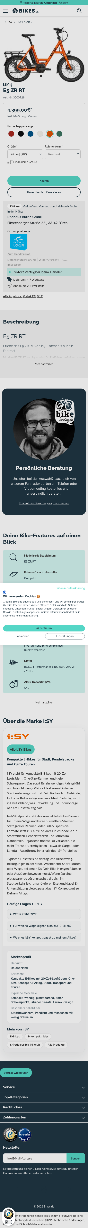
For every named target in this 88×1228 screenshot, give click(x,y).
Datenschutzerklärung (70, 588)
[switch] (8, 1222)
